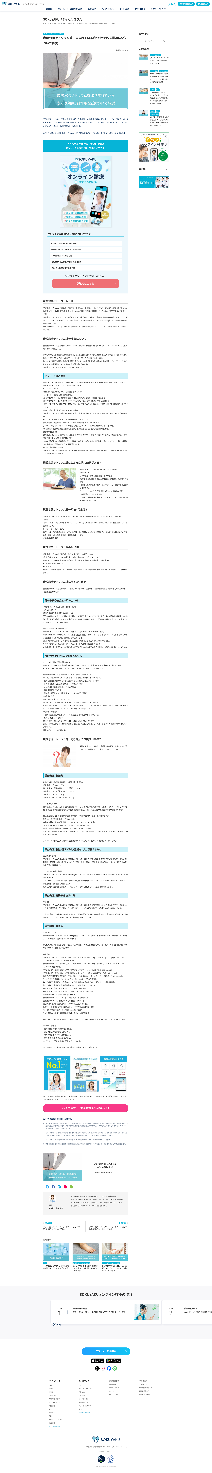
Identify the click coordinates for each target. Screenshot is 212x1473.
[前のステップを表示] (54, 1324)
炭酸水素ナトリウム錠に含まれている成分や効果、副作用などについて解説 (91, 23)
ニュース (61, 9)
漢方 (80, 1409)
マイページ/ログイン (158, 9)
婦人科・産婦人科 (54, 1402)
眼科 (50, 1416)
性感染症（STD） (84, 1402)
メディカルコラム (107, 9)
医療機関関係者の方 (186, 4)
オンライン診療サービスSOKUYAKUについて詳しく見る (85, 1108)
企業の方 (172, 4)
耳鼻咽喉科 (52, 1395)
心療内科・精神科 (54, 1399)
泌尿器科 (52, 1423)
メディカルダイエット (85, 1389)
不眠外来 (52, 1413)
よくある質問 (125, 9)
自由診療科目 (84, 1381)
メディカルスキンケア (85, 1406)
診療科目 (49, 9)
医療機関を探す (76, 9)
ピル (80, 1385)
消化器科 (52, 1406)
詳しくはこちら (86, 283)
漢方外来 (52, 1409)
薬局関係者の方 (203, 4)
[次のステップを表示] (59, 1324)
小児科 (51, 1392)
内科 (64, 23)
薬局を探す (92, 9)
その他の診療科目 (85, 1413)
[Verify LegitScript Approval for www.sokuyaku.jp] (101, 1459)
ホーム (45, 23)
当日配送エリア (114, 1388)
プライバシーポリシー (106, 1452)
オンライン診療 (54, 1381)
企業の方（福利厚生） (145, 1394)
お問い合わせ (140, 9)
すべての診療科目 (55, 1426)
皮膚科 (51, 1389)
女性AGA (82, 1395)
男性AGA (82, 1392)
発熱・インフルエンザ (55, 1419)
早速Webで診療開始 (106, 1351)
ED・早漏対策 (83, 1399)
